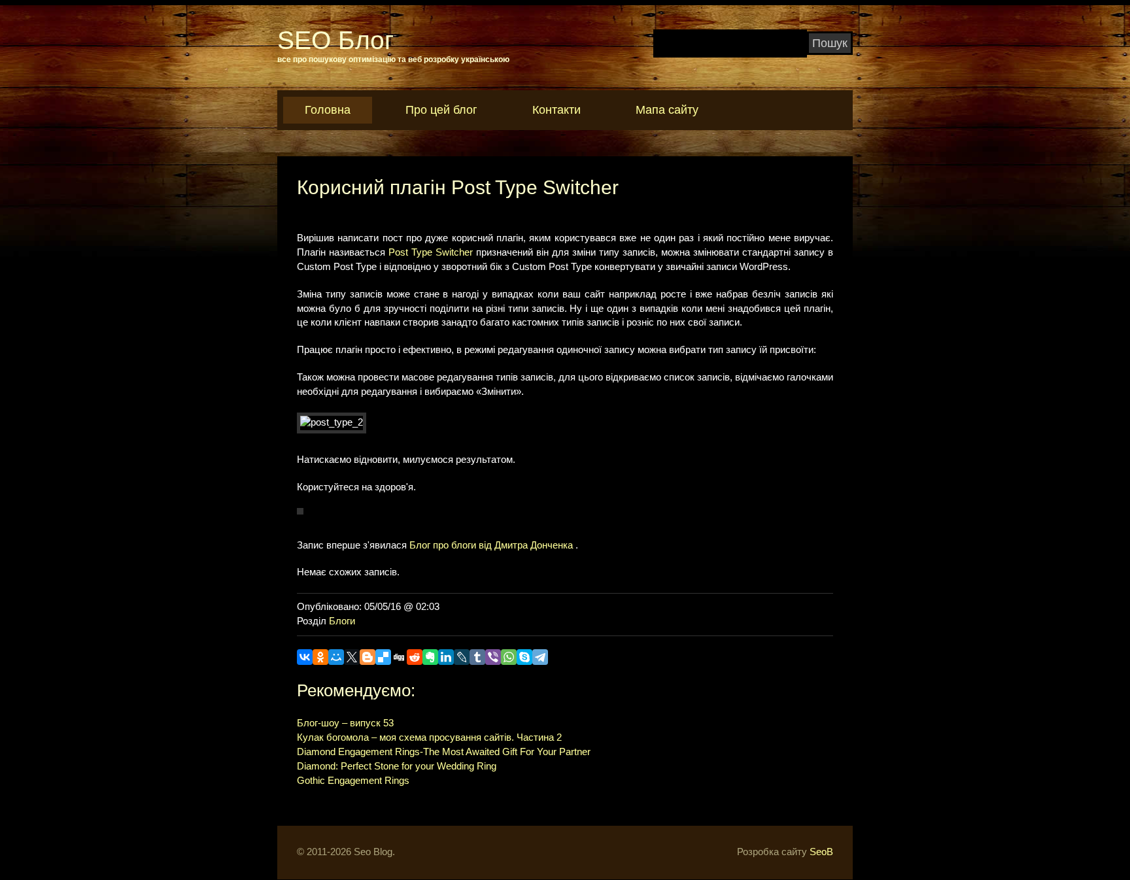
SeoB (821, 852)
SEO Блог (335, 40)
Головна (328, 109)
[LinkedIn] (446, 657)
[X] (352, 657)
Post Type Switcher (430, 252)
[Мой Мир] (336, 657)
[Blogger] (367, 657)
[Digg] (399, 657)
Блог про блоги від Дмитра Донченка (491, 545)
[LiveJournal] (462, 657)
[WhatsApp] (509, 657)
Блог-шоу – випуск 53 (345, 723)
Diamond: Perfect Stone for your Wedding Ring (396, 766)
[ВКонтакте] (305, 657)
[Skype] (524, 657)
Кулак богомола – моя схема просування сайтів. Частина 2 (429, 737)
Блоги (342, 621)
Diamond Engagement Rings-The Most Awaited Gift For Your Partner (444, 752)
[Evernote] (430, 657)
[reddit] (414, 657)
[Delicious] (383, 657)
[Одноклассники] (320, 657)
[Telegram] (540, 657)
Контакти (556, 109)
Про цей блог (441, 109)
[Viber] (493, 657)
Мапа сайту (667, 109)
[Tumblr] (477, 657)
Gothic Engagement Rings (353, 780)
